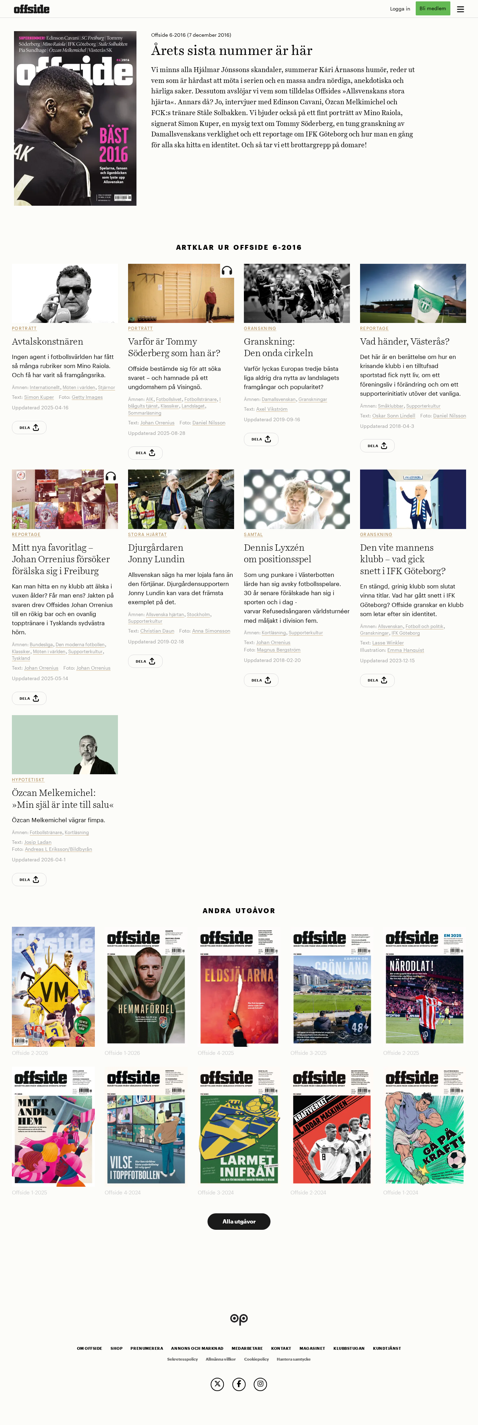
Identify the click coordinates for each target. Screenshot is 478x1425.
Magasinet (312, 1348)
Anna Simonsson (211, 631)
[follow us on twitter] (217, 1384)
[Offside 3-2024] (239, 1127)
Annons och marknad (197, 1348)
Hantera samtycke (294, 1359)
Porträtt (24, 328)
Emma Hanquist (405, 650)
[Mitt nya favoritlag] (65, 499)
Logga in (400, 9)
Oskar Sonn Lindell (393, 415)
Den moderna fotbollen (80, 644)
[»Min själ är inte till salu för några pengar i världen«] (65, 745)
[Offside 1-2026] (146, 987)
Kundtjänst (387, 1348)
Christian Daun (157, 631)
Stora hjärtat (147, 534)
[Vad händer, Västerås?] (413, 293)
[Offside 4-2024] (146, 1127)
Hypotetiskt (28, 779)
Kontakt (281, 1348)
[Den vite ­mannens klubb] (413, 499)
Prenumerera (147, 1348)
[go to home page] (31, 8)
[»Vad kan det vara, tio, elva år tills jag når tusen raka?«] (181, 499)
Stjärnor (106, 387)
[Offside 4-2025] (239, 987)
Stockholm (198, 614)
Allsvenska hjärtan (165, 614)
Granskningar (312, 399)
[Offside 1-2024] (424, 1127)
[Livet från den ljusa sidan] (181, 293)
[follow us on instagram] (260, 1384)
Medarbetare (247, 1348)
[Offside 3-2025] (331, 987)
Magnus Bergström (279, 649)
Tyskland (21, 658)
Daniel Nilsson (208, 422)
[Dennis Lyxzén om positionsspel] (297, 499)
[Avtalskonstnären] (65, 293)
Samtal (253, 534)
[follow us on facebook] (239, 1384)
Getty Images (87, 397)
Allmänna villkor (221, 1359)
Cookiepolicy (256, 1359)
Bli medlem (433, 9)
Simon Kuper (39, 397)
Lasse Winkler (388, 643)
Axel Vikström (272, 409)
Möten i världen (79, 387)
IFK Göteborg (406, 633)
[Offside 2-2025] (424, 987)
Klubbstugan (349, 1348)
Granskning (260, 328)
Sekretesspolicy (182, 1359)
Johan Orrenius (157, 422)
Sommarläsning (144, 413)
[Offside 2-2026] (53, 987)
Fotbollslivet (169, 399)
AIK (149, 399)
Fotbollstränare (200, 399)
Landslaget (193, 406)
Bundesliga (41, 644)
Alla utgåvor (239, 1221)
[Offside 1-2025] (53, 1127)
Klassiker (170, 406)
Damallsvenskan (279, 399)
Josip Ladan (37, 842)
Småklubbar (390, 406)
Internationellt (45, 387)
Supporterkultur (423, 406)
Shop (116, 1348)
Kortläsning (274, 632)
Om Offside (90, 1348)
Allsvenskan (390, 626)
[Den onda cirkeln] (297, 293)
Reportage (374, 328)
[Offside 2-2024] (331, 1127)
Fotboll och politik (424, 626)
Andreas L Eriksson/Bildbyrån (58, 849)
